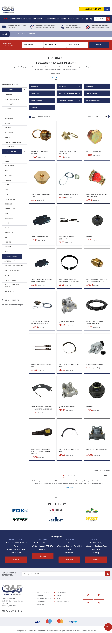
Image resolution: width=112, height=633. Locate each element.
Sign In (75, 26)
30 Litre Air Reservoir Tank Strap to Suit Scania (69, 280)
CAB (5, 113)
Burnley (96, 539)
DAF (5, 156)
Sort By (90, 116)
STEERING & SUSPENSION (13, 142)
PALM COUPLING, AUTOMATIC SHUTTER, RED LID (96, 195)
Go (107, 9)
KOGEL (6, 228)
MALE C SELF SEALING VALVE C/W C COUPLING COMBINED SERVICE (41, 451)
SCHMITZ (7, 242)
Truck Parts (22, 34)
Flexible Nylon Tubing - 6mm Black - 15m (95, 323)
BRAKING (7, 109)
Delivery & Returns (44, 598)
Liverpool (69, 539)
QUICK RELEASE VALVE (67, 322)
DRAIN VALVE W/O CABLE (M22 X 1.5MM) (67, 152)
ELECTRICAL (8, 118)
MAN (6, 170)
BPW (6, 194)
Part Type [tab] (8, 90)
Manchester (16, 539)
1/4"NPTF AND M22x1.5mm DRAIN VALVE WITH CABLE (40, 323)
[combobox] (102, 19)
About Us (40, 604)
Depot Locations (43, 592)
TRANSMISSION (9, 147)
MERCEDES (8, 175)
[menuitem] (6, 18)
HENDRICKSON (9, 209)
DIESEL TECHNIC (10, 280)
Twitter (88, 595)
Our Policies (61, 592)
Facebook (99, 595)
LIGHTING (7, 137)
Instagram (99, 602)
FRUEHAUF (8, 204)
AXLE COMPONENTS (11, 99)
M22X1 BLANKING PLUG (94, 151)
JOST (6, 213)
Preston (42, 539)
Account (40, 595)
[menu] (44, 18)
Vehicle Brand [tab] (10, 151)
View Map (16, 559)
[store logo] (8, 9)
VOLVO (6, 190)
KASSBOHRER (9, 218)
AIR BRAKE (8, 94)
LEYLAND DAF (9, 166)
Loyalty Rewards (63, 601)
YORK (6, 251)
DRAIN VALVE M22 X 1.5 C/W (68, 194)
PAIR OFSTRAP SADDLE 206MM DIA (67, 238)
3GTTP (6, 275)
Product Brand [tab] (10, 256)
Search (98, 44)
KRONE (6, 223)
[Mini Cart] (91, 18)
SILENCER (89, 237)
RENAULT (7, 180)
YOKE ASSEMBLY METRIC (40, 237)
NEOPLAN (7, 247)
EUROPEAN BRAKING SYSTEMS (11, 286)
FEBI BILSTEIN (9, 291)
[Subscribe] (107, 573)
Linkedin (88, 602)
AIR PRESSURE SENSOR (94, 364)
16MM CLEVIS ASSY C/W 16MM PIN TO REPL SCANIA (41, 280)
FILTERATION (8, 132)
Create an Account (79, 30)
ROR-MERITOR (9, 199)
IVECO (6, 161)
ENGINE (7, 123)
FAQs (59, 595)
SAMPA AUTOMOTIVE (12, 270)
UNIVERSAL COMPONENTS (13, 266)
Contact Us (41, 601)
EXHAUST (7, 128)
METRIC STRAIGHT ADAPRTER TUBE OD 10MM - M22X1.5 (96, 280)
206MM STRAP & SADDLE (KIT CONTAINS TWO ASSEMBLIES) (41, 408)
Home (14, 34)
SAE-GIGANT (9, 232)
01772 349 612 (12, 611)
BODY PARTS (9, 104)
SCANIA (7, 185)
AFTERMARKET (9, 261)
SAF (5, 237)
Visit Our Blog (62, 598)
